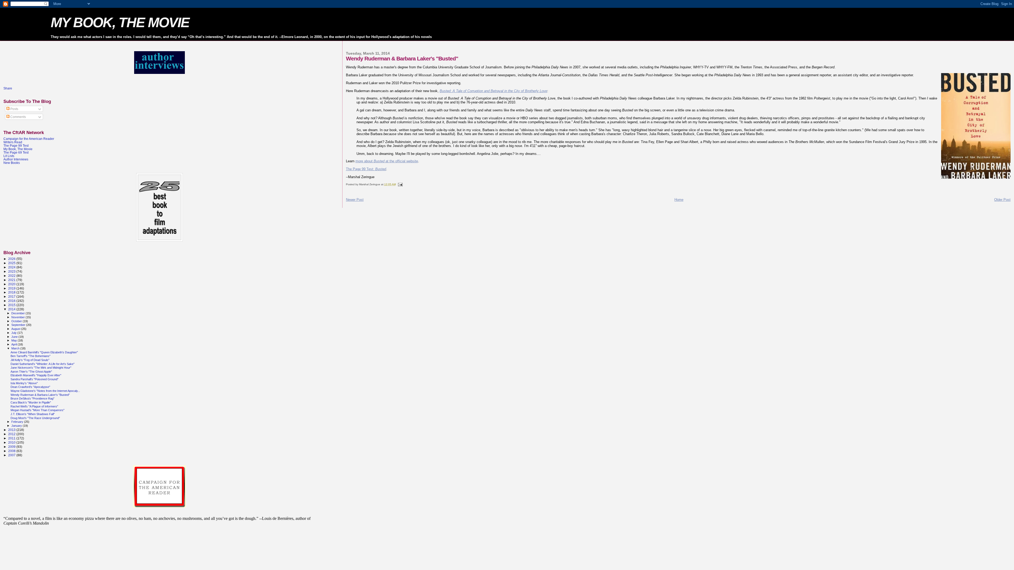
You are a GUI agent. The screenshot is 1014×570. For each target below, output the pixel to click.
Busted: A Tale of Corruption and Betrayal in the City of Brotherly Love (493, 91)
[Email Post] (400, 184)
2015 (12, 305)
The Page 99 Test (16, 145)
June (14, 336)
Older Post (1002, 200)
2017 (12, 296)
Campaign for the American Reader (28, 138)
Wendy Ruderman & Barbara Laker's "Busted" (40, 394)
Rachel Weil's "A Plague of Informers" (34, 406)
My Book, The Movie (17, 149)
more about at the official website (386, 161)
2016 (12, 300)
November (18, 317)
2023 (12, 271)
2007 (12, 455)
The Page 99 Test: (366, 169)
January (17, 425)
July (14, 332)
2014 (12, 309)
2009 (12, 446)
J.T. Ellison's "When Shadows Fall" (33, 414)
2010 (12, 442)
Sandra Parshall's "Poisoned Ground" (34, 379)
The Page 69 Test (16, 152)
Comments (18, 117)
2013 (12, 429)
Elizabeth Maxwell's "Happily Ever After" (36, 375)
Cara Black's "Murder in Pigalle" (31, 402)
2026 (12, 258)
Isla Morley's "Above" (24, 383)
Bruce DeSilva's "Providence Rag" (32, 398)
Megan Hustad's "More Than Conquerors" (37, 410)
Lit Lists (8, 156)
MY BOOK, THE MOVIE (120, 22)
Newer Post (355, 200)
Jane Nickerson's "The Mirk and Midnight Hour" (41, 367)
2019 (12, 288)
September (18, 324)
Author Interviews (15, 159)
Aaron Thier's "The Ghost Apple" (31, 371)
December (18, 313)
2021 (12, 280)
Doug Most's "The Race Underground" (35, 418)
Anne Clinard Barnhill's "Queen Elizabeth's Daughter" (44, 352)
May (14, 340)
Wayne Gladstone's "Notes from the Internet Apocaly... (45, 390)
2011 (12, 438)
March (15, 348)
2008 (12, 451)
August (16, 328)
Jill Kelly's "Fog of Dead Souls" (30, 360)
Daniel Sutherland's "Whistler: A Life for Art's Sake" (42, 363)
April (14, 344)
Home (678, 200)
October (17, 321)
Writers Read (12, 142)
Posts (14, 109)
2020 (12, 284)
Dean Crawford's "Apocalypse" (30, 386)
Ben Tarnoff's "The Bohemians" (30, 356)
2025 (12, 263)
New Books (11, 162)
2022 (12, 275)
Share (7, 88)
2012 (12, 434)
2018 (12, 292)
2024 (12, 267)
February (17, 421)
